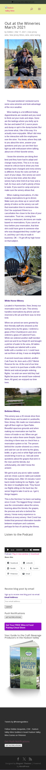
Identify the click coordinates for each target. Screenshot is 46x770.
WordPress (24, 766)
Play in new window (20, 554)
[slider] (36, 549)
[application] (23, 549)
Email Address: (11, 597)
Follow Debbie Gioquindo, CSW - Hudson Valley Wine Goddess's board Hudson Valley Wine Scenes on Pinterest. (23, 732)
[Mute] (31, 550)
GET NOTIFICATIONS (13, 617)
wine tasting (35, 35)
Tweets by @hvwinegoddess (16, 721)
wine (27, 35)
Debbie (10, 32)
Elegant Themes (23, 763)
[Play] (8, 550)
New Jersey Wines (16, 35)
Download (35, 554)
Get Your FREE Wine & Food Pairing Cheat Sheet (19, 626)
